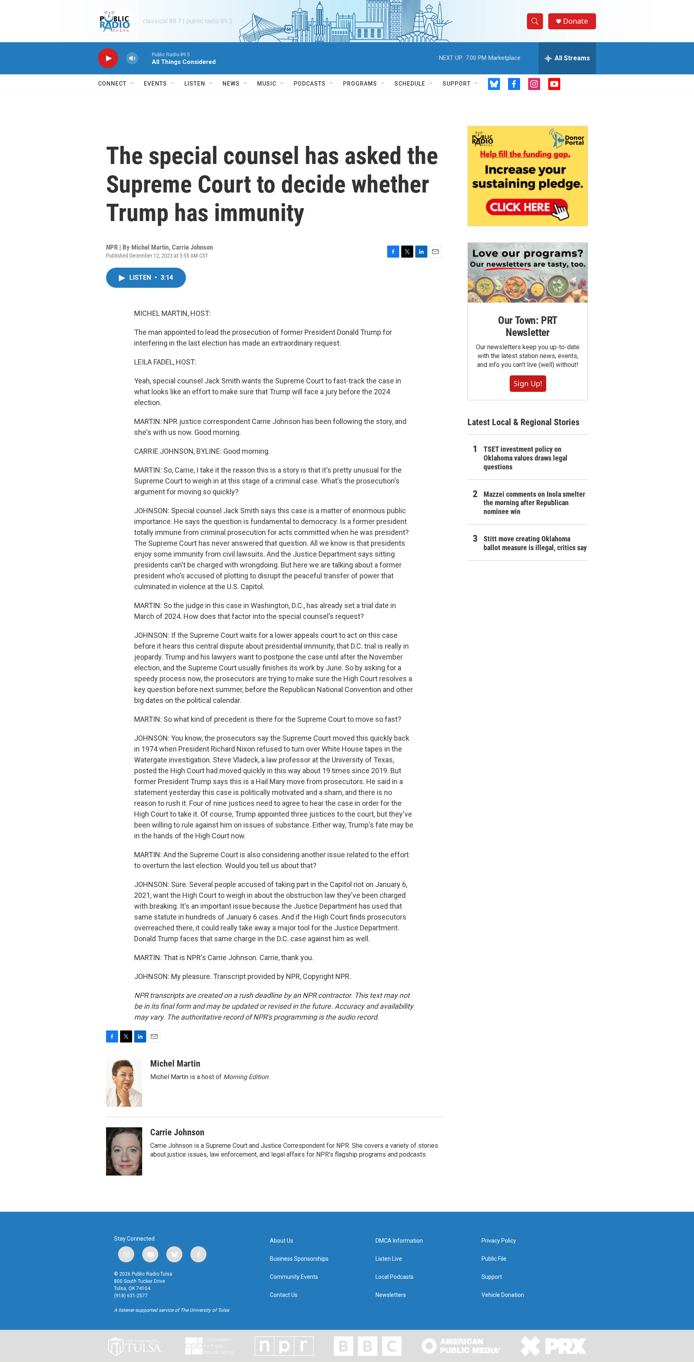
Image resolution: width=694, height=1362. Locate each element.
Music (266, 83)
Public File (494, 1259)
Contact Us (284, 1295)
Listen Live (389, 1259)
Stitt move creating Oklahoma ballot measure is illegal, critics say (535, 543)
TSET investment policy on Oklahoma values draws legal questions (525, 458)
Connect (112, 83)
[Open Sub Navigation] (132, 83)
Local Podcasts (395, 1277)
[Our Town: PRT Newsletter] (528, 273)
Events (155, 83)
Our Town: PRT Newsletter (527, 326)
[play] (108, 58)
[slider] (145, 58)
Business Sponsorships (299, 1259)
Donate (575, 21)
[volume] (132, 58)
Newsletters (391, 1295)
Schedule (409, 83)
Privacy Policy (499, 1241)
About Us (281, 1241)
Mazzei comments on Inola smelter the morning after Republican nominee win (534, 503)
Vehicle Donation (503, 1295)
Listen (194, 83)
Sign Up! (528, 383)
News (231, 83)
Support (457, 83)
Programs (360, 83)
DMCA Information (399, 1241)
